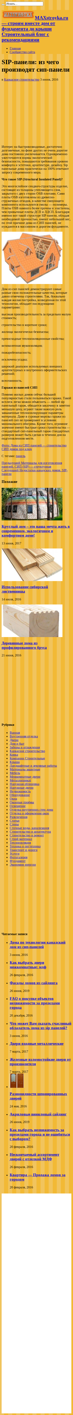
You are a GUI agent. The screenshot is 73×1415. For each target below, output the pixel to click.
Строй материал (21, 839)
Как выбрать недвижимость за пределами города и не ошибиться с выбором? (40, 1134)
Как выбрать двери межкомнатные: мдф (28, 964)
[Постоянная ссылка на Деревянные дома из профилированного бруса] (32, 636)
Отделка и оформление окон (29, 813)
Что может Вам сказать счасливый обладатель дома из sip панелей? (40, 1025)
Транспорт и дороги (24, 850)
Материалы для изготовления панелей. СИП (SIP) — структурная (32, 464)
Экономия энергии (23, 864)
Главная (15, 48)
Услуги (14, 853)
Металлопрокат (20, 780)
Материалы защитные (25, 769)
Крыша (15, 762)
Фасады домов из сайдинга (34, 983)
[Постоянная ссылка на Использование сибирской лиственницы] (32, 580)
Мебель (15, 773)
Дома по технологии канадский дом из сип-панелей (37, 944)
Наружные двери (21, 787)
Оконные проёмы (22, 802)
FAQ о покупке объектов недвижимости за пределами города (35, 1003)
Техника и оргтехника (25, 846)
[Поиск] (3, 4)
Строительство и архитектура (30, 831)
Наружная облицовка (24, 784)
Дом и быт (17, 743)
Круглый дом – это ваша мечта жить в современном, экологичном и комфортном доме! (36, 530)
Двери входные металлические (36, 1043)
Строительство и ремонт (27, 835)
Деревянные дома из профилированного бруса (24, 645)
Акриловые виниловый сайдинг (38, 1114)
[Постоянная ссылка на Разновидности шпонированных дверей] (17, 1086)
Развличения (18, 817)
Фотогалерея (18, 857)
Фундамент (18, 861)
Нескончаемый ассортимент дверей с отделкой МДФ (34, 1156)
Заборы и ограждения (25, 747)
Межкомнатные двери (25, 776)
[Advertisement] (36, 113)
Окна (13, 798)
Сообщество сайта (22, 52)
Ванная (15, 732)
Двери (14, 740)
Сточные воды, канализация (29, 828)
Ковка (14, 754)
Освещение (18, 806)
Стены (14, 824)
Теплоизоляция (20, 842)
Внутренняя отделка (24, 736)
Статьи (14, 820)
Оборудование (20, 795)
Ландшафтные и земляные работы (33, 765)
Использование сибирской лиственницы (25, 589)
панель (20, 456)
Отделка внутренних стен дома (31, 809)
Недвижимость (20, 791)
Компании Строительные (27, 758)
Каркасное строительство (21, 79)
